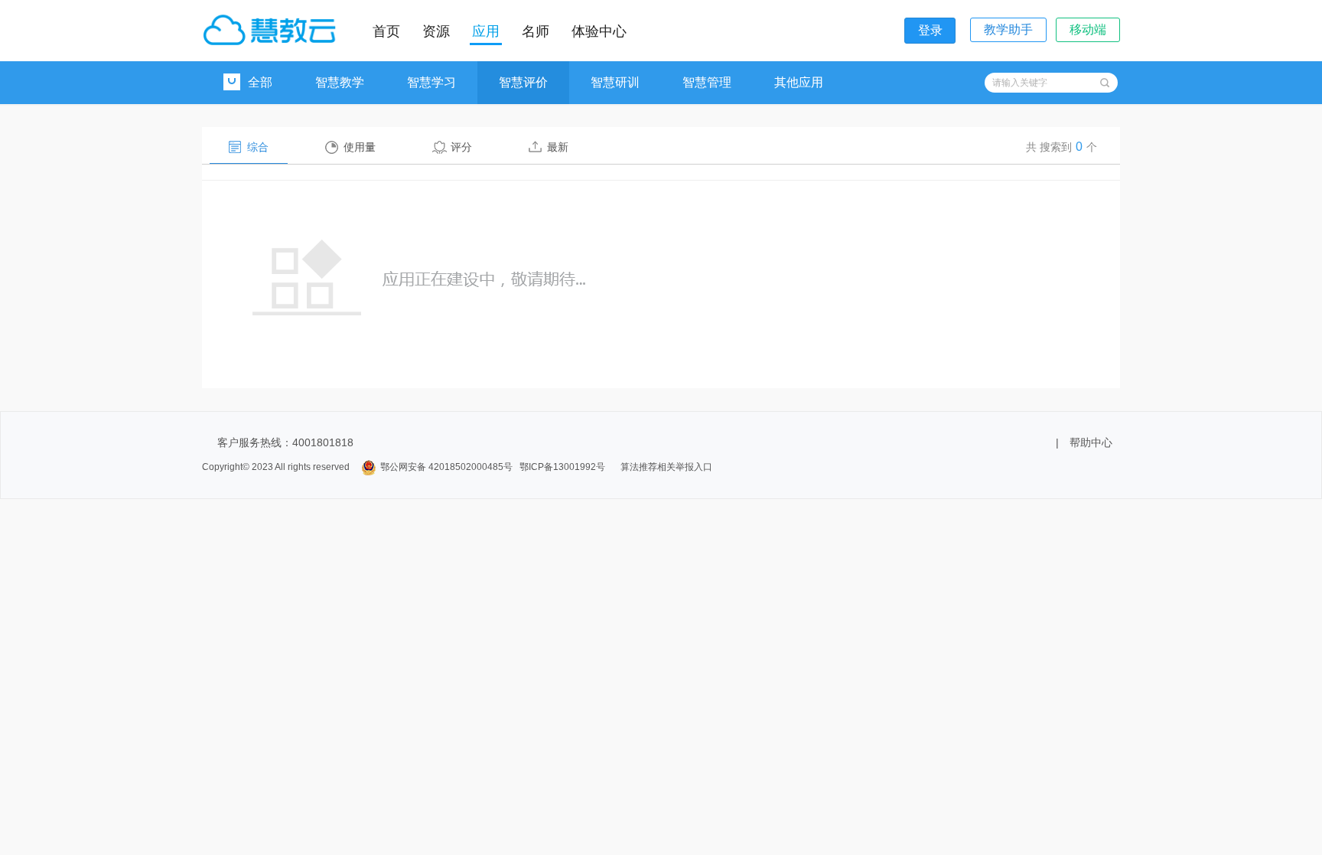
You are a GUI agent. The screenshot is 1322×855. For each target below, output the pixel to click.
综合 (258, 147)
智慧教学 (339, 82)
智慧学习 (431, 82)
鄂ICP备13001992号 (562, 467)
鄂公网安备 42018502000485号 (446, 467)
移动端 (1088, 29)
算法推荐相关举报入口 (666, 467)
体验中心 (599, 31)
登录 (930, 30)
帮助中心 (1091, 442)
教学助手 (1008, 29)
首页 (386, 31)
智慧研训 (615, 82)
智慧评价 (523, 82)
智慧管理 (706, 82)
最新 (557, 147)
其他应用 (798, 82)
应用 (486, 31)
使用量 (360, 147)
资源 (436, 31)
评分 (461, 147)
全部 (260, 82)
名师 (535, 31)
